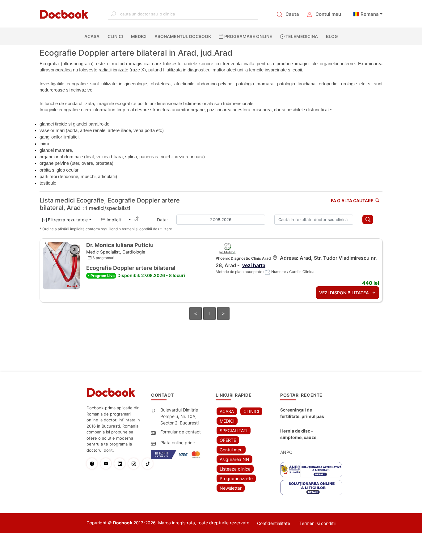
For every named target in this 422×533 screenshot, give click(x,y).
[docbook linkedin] (121, 463)
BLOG (332, 36)
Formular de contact (180, 431)
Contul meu (328, 14)
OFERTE (228, 440)
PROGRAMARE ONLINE (247, 36)
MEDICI (138, 36)
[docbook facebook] (93, 463)
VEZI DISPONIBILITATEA (344, 292)
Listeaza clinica (235, 468)
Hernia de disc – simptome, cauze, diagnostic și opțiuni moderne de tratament (303, 434)
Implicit (116, 219)
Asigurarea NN (234, 459)
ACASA (93, 36)
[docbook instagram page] (135, 463)
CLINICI (115, 36)
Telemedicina (301, 36)
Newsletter (231, 488)
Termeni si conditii (317, 523)
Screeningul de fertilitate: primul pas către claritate (302, 413)
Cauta (292, 14)
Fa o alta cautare (352, 200)
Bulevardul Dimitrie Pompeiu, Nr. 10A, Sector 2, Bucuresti (179, 416)
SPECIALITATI (233, 430)
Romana (370, 14)
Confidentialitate (273, 523)
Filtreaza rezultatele (67, 219)
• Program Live (101, 275)
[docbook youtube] (107, 463)
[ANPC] (311, 469)
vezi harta (253, 265)
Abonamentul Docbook (182, 36)
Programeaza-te (236, 478)
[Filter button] (367, 219)
